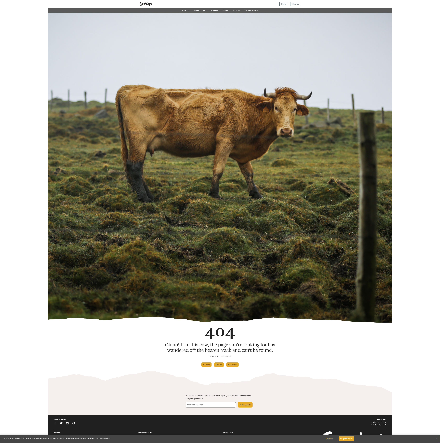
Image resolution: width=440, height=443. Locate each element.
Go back (206, 365)
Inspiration (214, 10)
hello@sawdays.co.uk (378, 425)
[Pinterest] (74, 424)
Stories (225, 10)
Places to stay (199, 10)
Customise (329, 439)
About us (236, 10)
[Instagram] (67, 424)
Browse (219, 365)
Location (185, 10)
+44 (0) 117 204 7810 (378, 422)
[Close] (436, 438)
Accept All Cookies (346, 439)
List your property (251, 10)
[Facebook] (55, 424)
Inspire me (232, 365)
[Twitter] (61, 424)
